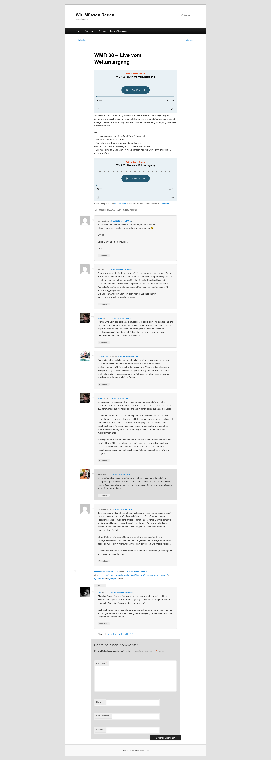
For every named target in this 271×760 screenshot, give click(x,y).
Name (100, 702)
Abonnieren (89, 30)
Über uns (102, 30)
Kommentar (102, 663)
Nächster (190, 40)
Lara (99, 592)
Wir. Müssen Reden (95, 15)
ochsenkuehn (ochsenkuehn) (106, 571)
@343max (99, 578)
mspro (100, 318)
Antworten (103, 255)
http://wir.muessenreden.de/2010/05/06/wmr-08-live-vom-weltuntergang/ (135, 575)
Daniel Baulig (103, 356)
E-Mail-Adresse (103, 716)
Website (99, 729)
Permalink (165, 203)
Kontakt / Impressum (118, 30)
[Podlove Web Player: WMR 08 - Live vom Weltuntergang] (135, 91)
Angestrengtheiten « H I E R (120, 633)
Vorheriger (81, 40)
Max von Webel (120, 203)
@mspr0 (112, 578)
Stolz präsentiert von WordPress (136, 750)
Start (78, 30)
